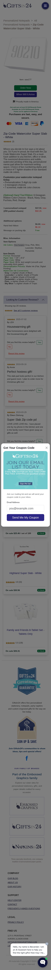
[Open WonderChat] (42, 962)
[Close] (46, 448)
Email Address (13, 502)
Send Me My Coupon (25, 517)
